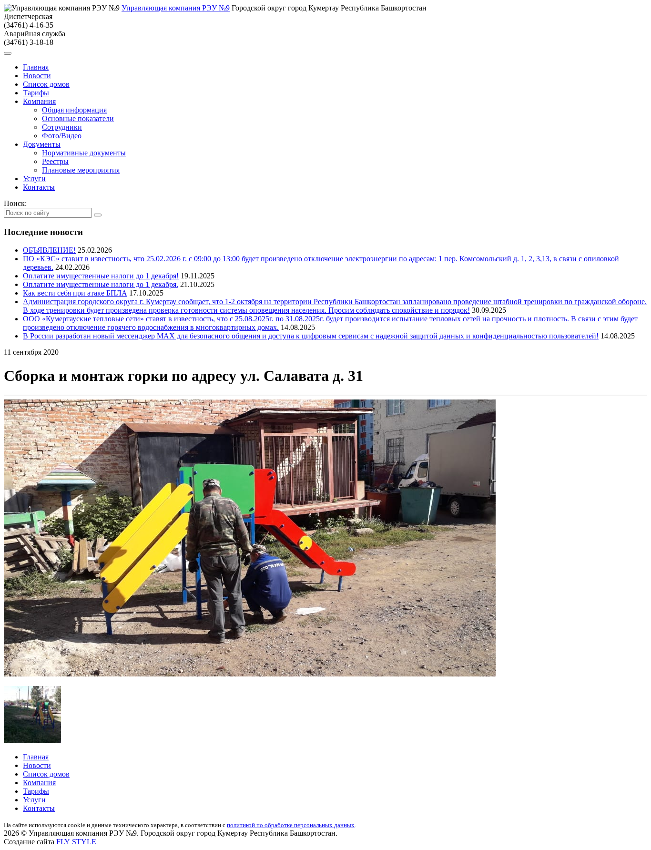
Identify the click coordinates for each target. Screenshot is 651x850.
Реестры (55, 161)
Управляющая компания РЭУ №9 (176, 8)
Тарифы (36, 93)
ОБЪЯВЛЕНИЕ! (49, 250)
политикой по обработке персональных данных (291, 825)
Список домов (46, 84)
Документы (42, 144)
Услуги (34, 178)
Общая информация (74, 110)
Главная (36, 67)
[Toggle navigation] (7, 53)
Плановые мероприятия (81, 170)
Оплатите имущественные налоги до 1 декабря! (101, 276)
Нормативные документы (84, 153)
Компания (39, 101)
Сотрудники (62, 127)
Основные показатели (78, 118)
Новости (37, 76)
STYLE (76, 842)
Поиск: (15, 203)
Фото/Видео (61, 136)
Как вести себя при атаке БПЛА (75, 293)
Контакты (39, 187)
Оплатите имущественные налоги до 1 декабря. (100, 284)
